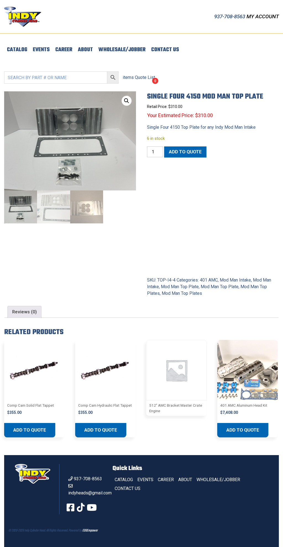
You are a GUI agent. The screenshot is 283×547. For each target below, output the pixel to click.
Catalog (17, 50)
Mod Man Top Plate (180, 286)
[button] (127, 101)
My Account (263, 16)
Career (63, 50)
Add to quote (185, 151)
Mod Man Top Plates (182, 293)
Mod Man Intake (235, 280)
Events (41, 50)
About (85, 50)
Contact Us (165, 50)
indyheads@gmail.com (90, 493)
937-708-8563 (230, 16)
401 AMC (209, 280)
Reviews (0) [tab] (24, 311)
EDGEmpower (90, 530)
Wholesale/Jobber (122, 50)
